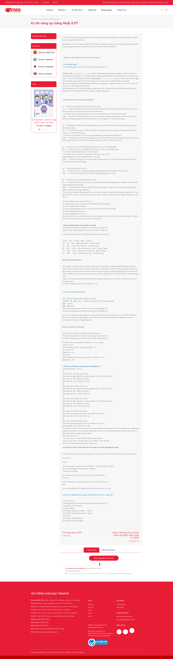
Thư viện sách (76, 10)
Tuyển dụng (120, 607)
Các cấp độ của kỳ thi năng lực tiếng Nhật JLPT (78, 100)
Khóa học (61, 10)
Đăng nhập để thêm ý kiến (104, 558)
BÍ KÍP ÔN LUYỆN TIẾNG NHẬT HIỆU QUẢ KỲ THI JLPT (82, 58)
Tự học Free (121, 10)
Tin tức (90, 610)
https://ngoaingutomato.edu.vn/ (126, 620)
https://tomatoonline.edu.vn (125, 617)
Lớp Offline (45, 2)
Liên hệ (55, 2)
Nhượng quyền (106, 10)
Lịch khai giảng (121, 604)
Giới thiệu (90, 604)
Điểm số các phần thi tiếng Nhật (73, 327)
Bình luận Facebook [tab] (108, 550)
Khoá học (90, 607)
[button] (39, 129)
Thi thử (90, 613)
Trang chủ (49, 10)
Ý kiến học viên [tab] (91, 550)
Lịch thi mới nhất (54, 19)
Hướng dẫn (92, 10)
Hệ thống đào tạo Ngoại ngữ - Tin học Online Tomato (22, 2)
